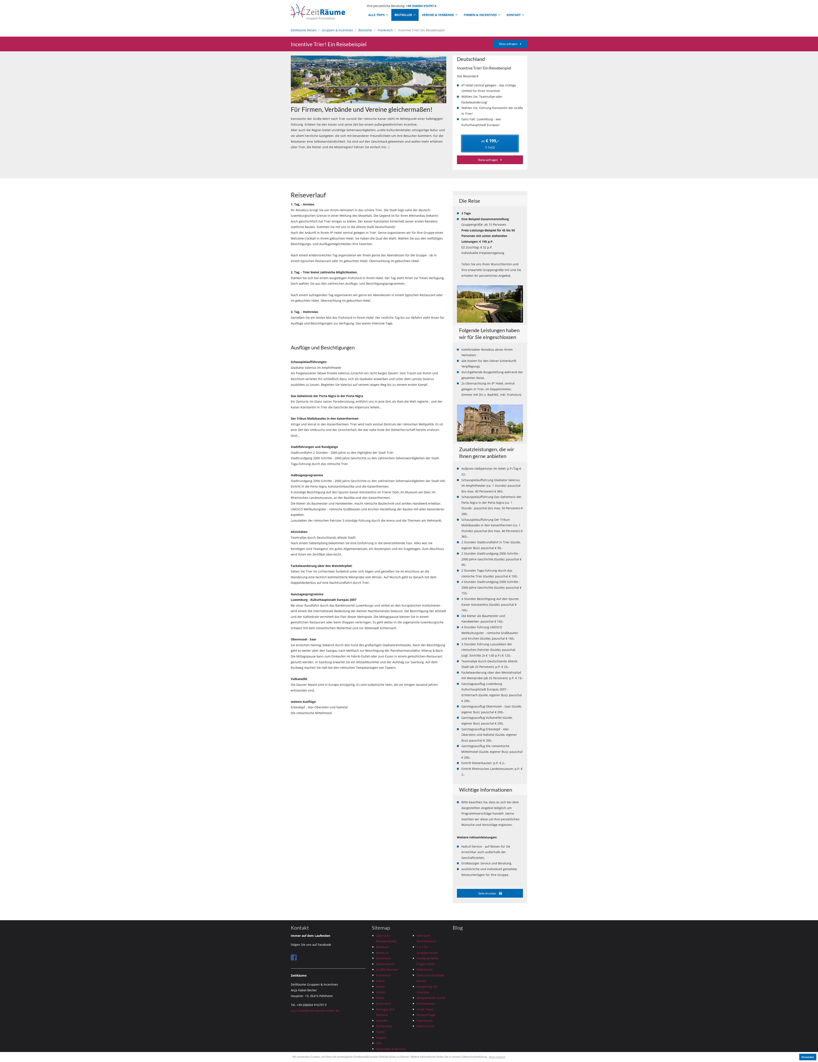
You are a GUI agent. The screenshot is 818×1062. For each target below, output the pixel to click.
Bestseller (404, 15)
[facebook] (294, 957)
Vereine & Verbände (438, 15)
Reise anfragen (508, 44)
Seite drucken (487, 893)
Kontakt (514, 15)
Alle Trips (377, 15)
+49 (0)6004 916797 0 (421, 6)
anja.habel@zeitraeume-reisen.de (315, 1011)
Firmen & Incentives (481, 15)
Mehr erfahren (497, 1057)
